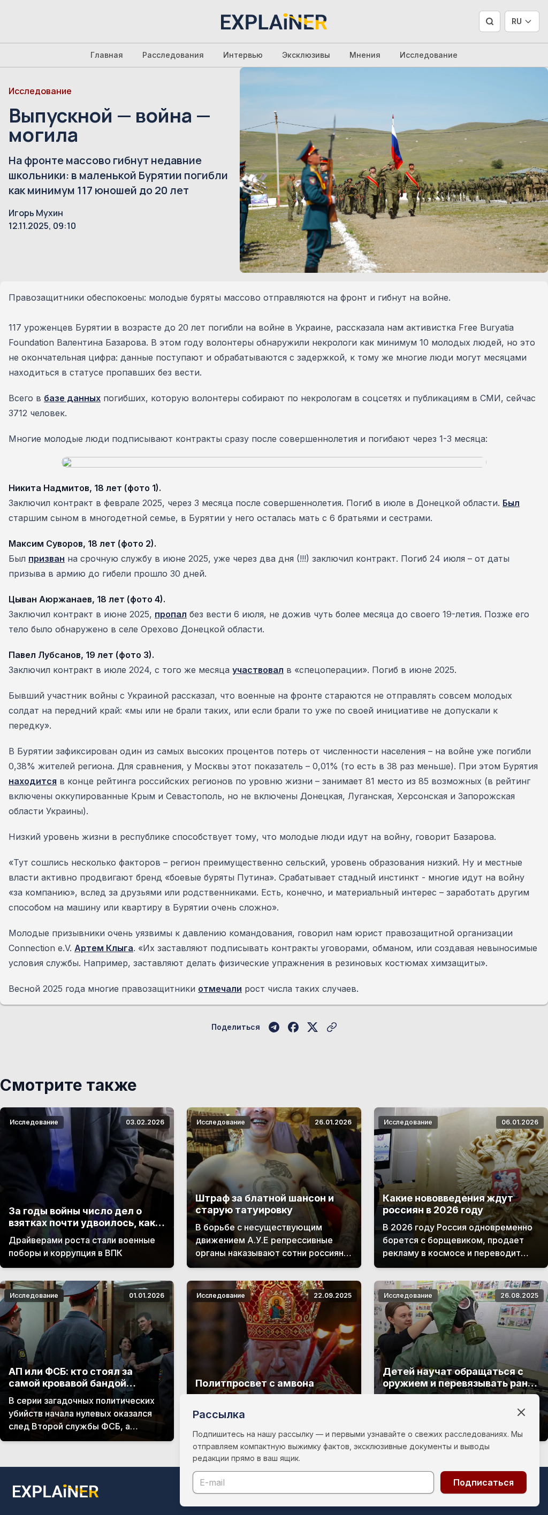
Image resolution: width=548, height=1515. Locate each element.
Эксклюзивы (306, 54)
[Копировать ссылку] (331, 1027)
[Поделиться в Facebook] (293, 1027)
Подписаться (483, 1482)
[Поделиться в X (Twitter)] (312, 1027)
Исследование (429, 54)
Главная (106, 54)
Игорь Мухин (36, 213)
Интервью (243, 54)
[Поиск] (489, 21)
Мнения (364, 54)
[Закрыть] (521, 1412)
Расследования (173, 54)
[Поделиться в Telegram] (274, 1027)
